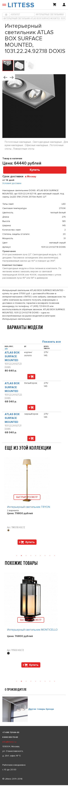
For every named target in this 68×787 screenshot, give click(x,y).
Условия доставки (11, 183)
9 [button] (54, 555)
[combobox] (31, 176)
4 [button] (30, 555)
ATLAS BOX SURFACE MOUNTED (12, 356)
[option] (34, 501)
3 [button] (26, 555)
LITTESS (21, 5)
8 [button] (49, 555)
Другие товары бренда (41, 709)
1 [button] (16, 555)
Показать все (51, 341)
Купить (35, 170)
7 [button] (45, 555)
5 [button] (35, 555)
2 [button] (21, 555)
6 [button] (40, 555)
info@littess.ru (9, 741)
